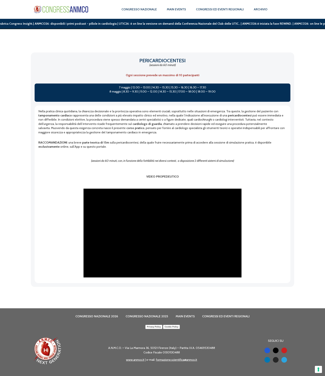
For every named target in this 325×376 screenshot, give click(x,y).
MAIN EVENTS (185, 316)
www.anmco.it (135, 360)
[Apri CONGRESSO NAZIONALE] (159, 9)
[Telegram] (284, 360)
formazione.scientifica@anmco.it (176, 360)
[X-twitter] (276, 350)
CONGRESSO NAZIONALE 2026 (96, 316)
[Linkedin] (267, 360)
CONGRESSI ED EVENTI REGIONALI (226, 316)
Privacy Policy (154, 326)
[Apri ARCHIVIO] (269, 9)
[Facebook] (267, 350)
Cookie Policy (171, 326)
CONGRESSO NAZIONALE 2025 (147, 316)
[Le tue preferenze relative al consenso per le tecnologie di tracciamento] (318, 369)
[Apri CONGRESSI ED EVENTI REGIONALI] (246, 9)
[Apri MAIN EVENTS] (188, 9)
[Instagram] (276, 360)
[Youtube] (284, 350)
